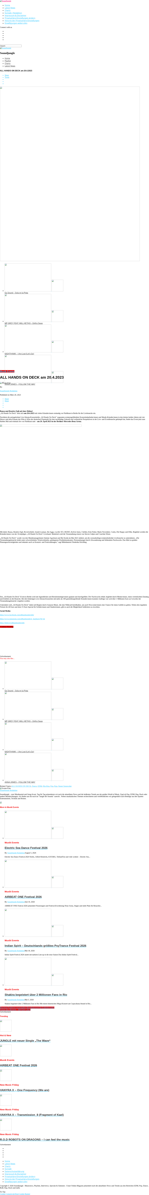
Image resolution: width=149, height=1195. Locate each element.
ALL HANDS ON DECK (21, 786)
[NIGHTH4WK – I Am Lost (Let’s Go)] (34, 352)
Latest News (10, 8)
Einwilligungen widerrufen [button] (16, 23)
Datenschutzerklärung (14, 1171)
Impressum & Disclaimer (15, 15)
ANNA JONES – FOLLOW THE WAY (20, 384)
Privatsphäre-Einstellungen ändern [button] (20, 18)
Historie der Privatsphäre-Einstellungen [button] (22, 20)
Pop (51, 786)
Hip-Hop (46, 786)
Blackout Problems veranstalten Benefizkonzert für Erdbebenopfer (27, 1008)
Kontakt (8, 1169)
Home (7, 5)
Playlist (8, 61)
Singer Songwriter (65, 786)
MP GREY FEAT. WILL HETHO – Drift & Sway (24, 323)
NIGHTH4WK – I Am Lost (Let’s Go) (19, 354)
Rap (55, 786)
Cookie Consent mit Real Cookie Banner (15, 1194)
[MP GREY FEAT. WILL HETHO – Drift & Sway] (34, 321)
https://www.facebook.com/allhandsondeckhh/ (17, 615)
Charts (7, 10)
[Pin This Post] (77, 82)
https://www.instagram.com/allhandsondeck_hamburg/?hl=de (22, 619)
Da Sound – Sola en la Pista (16, 293)
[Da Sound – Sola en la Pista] (34, 291)
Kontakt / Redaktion (13, 13)
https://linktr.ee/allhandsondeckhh (12, 623)
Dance (34, 786)
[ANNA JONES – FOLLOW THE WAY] (34, 382)
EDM (40, 786)
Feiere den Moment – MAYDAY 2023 (15, 1010)
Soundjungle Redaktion (8, 391)
